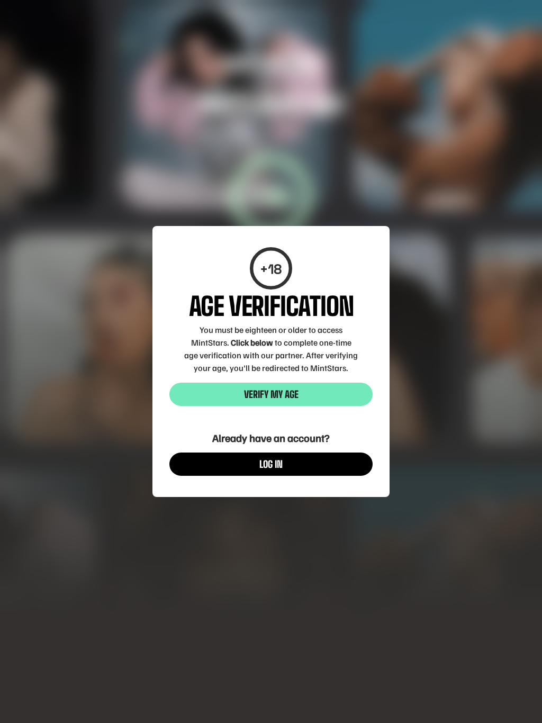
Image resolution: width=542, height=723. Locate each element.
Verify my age (271, 394)
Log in (271, 464)
